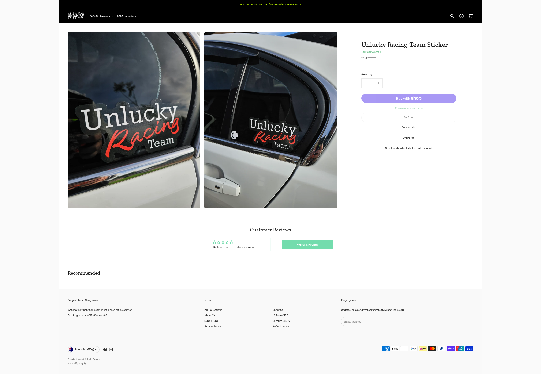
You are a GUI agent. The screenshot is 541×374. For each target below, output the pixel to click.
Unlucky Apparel (371, 51)
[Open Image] (134, 120)
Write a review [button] (307, 245)
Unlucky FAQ (281, 315)
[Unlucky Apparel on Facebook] (105, 349)
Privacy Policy (281, 320)
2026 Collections (100, 16)
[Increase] (378, 83)
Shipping (278, 309)
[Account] (461, 16)
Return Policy (212, 326)
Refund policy (281, 326)
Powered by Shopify (77, 363)
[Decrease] (365, 83)
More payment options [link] (409, 107)
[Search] (452, 16)
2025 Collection (126, 16)
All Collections (213, 309)
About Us (210, 315)
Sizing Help (211, 320)
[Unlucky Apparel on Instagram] (111, 349)
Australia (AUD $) (84, 349)
